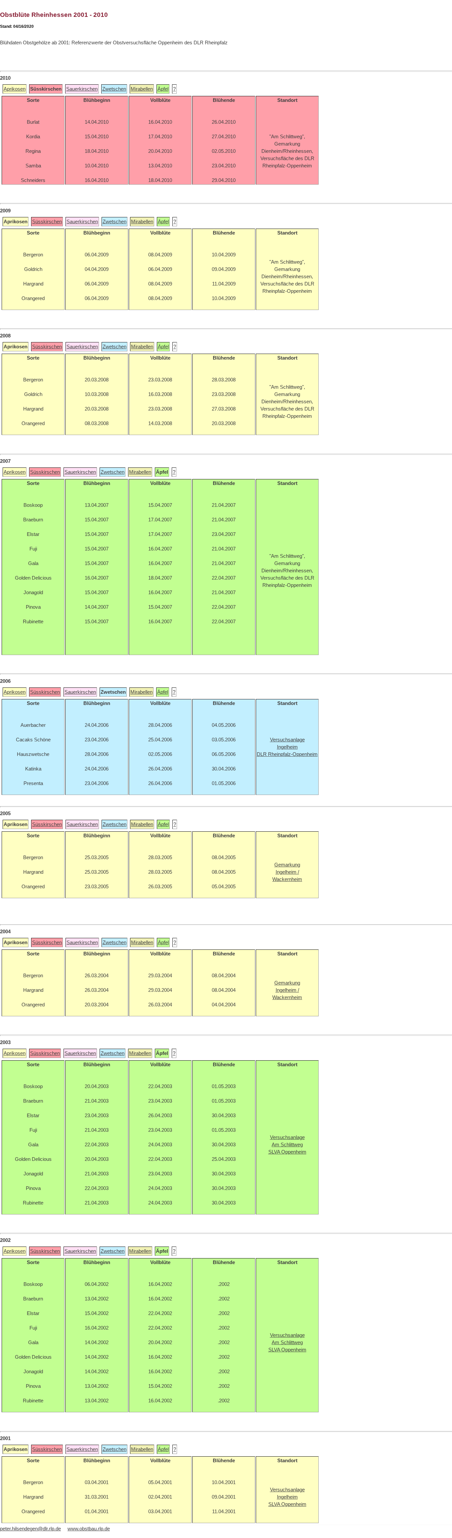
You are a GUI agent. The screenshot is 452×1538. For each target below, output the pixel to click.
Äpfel (163, 89)
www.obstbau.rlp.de (89, 1528)
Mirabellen (142, 89)
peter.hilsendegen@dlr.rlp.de (30, 1528)
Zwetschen (114, 89)
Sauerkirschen (82, 89)
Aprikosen (14, 89)
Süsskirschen (47, 221)
